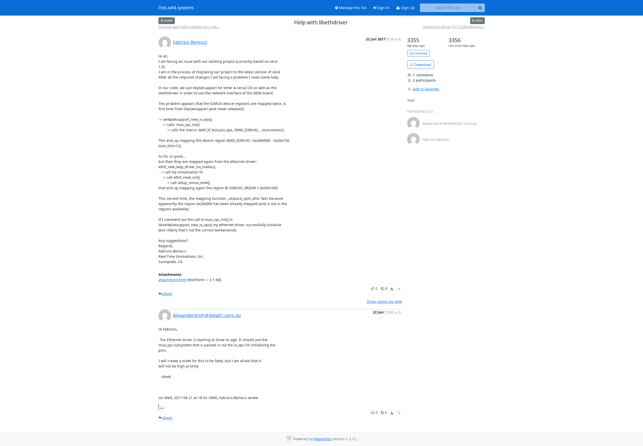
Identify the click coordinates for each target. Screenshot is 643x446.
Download (422, 64)
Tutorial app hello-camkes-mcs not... (189, 26)
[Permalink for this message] (399, 289)
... (162, 407)
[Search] (480, 8)
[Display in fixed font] (391, 289)
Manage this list (352, 7)
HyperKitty (323, 438)
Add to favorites (426, 89)
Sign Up (407, 7)
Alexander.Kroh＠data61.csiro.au (207, 315)
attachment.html (172, 279)
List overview (418, 53)
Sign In (382, 7)
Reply (167, 293)
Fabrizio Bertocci (190, 42)
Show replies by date (384, 301)
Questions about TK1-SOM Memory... (454, 26)
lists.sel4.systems (176, 8)
